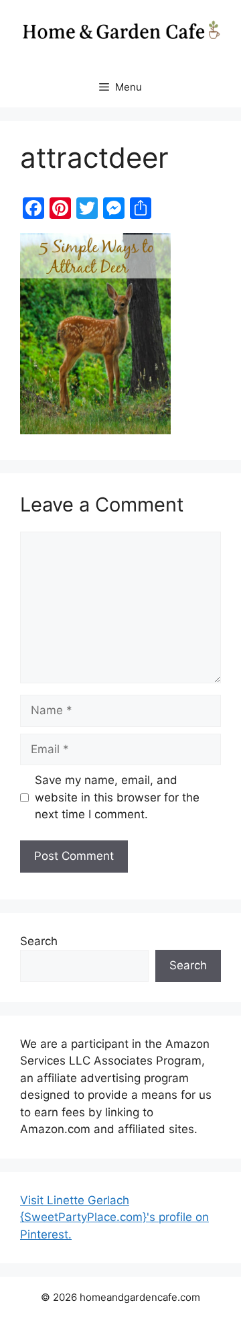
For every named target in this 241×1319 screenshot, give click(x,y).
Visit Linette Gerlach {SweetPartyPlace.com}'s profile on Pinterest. (114, 1217)
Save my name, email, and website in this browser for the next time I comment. (117, 797)
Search (39, 941)
